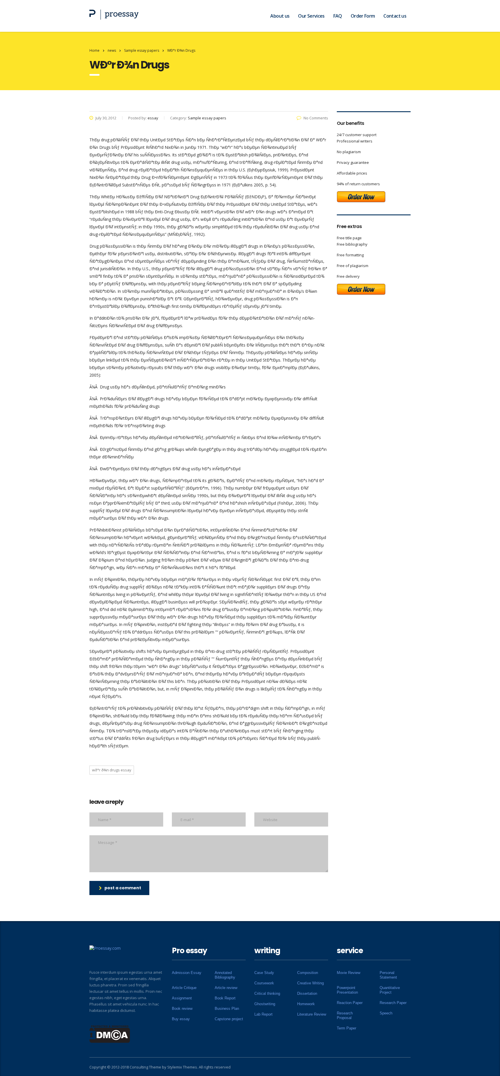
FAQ (337, 16)
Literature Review (311, 1014)
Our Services (311, 16)
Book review (182, 1008)
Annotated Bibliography (225, 975)
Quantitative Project (390, 990)
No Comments (316, 118)
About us (279, 16)
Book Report (225, 998)
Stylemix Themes (182, 1067)
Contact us (394, 16)
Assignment (182, 998)
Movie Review (348, 973)
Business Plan (227, 1008)
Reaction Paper (350, 1003)
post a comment (122, 888)
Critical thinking (267, 993)
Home (94, 50)
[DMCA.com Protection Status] (109, 1033)
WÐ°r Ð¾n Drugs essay (111, 770)
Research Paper (393, 1003)
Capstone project (229, 1019)
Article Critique (184, 988)
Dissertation (307, 993)
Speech (386, 1013)
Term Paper (346, 1028)
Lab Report (263, 1014)
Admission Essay (186, 973)
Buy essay (181, 1019)
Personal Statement (388, 975)
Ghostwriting (264, 1004)
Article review (226, 988)
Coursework (264, 983)
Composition (307, 973)
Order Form (363, 16)
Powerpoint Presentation (347, 990)
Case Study (264, 973)
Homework (306, 1004)
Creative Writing (310, 983)
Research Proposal (345, 1015)
